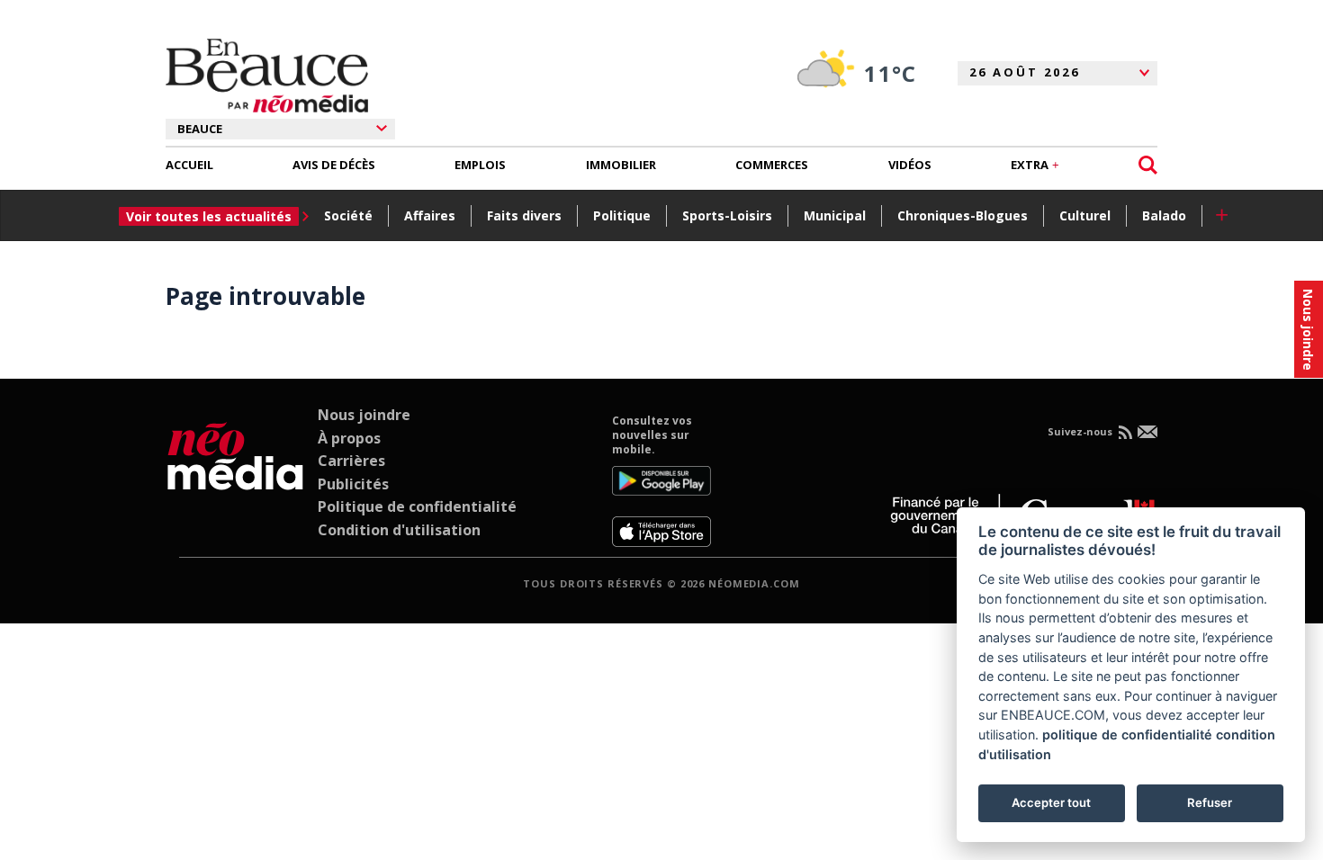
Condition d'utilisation (399, 530)
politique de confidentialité (1127, 734)
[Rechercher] (1147, 165)
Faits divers (524, 215)
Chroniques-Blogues (962, 215)
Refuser (1209, 802)
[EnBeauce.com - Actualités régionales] (267, 75)
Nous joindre (364, 415)
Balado (1164, 215)
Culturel (1085, 215)
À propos (349, 438)
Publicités (353, 484)
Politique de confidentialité (417, 506)
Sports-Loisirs (727, 215)
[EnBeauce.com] (235, 480)
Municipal (835, 215)
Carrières (351, 460)
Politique (622, 215)
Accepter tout (1051, 802)
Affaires (429, 215)
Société (348, 215)
